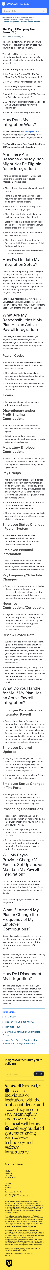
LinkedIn (8, 1183)
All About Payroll (10, 19)
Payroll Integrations (27, 19)
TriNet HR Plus (12, 1026)
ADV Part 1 (8, 1171)
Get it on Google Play (12, 1194)
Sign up (39, 1074)
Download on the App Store (14, 1192)
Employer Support (28, 17)
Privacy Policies (10, 1177)
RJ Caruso (10, 1016)
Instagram (8, 1185)
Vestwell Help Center (10, 17)
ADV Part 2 (8, 1173)
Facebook (8, 1187)
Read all (7, 1255)
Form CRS (8, 1175)
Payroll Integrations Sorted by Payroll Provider (22, 22)
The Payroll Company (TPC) (19, 1021)
